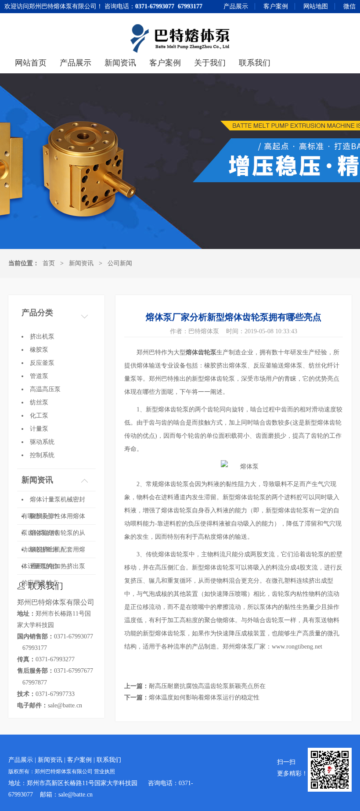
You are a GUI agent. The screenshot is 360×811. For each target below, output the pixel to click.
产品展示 (235, 6)
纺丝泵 (39, 402)
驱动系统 (42, 442)
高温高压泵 (45, 389)
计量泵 (39, 428)
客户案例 (275, 6)
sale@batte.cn (65, 705)
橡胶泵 (39, 349)
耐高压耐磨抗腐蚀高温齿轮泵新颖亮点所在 (207, 686)
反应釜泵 (42, 363)
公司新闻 (120, 263)
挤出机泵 (42, 336)
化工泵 (39, 415)
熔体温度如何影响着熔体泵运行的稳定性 (204, 697)
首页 (49, 263)
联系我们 (254, 62)
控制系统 (42, 455)
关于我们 (210, 62)
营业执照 (104, 772)
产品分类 (37, 312)
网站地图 (315, 6)
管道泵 (39, 376)
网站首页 (31, 62)
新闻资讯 (120, 62)
